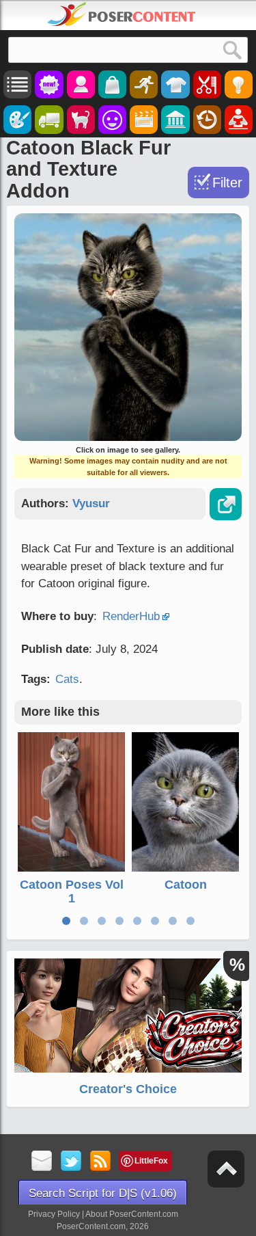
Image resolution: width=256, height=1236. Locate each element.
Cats (67, 679)
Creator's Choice (128, 1089)
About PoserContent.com (131, 1214)
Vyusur (91, 503)
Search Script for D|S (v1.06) (103, 1193)
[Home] (121, 14)
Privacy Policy (54, 1214)
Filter (227, 182)
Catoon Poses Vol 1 (72, 891)
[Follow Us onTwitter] (71, 1162)
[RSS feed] (100, 1162)
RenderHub (131, 616)
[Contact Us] (42, 1162)
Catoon (186, 884)
